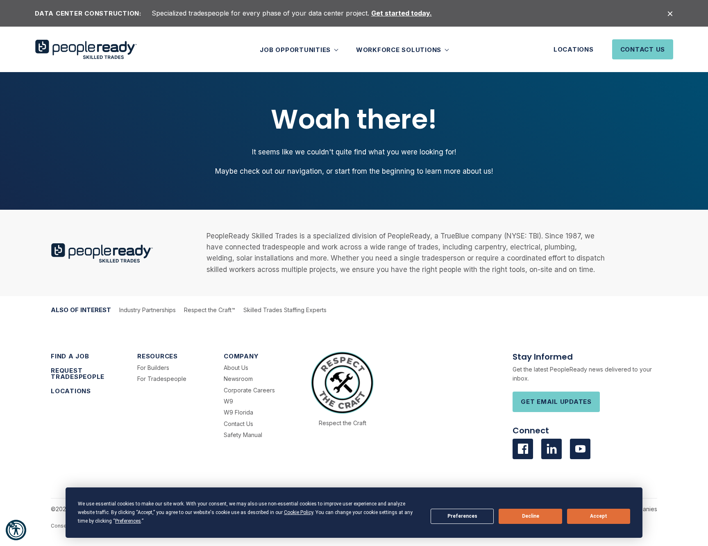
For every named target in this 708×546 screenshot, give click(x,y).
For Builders (153, 367)
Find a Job (70, 356)
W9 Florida (238, 412)
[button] (16, 530)
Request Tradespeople (77, 373)
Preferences (462, 516)
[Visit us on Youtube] (580, 449)
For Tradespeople (161, 378)
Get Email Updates (556, 402)
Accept (598, 516)
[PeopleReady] (86, 49)
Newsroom (238, 378)
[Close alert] (670, 13)
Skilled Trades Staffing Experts (285, 309)
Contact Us (642, 49)
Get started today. (401, 13)
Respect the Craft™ (209, 309)
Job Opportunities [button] (296, 49)
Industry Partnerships (147, 309)
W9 (228, 401)
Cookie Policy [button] (298, 512)
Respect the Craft (342, 422)
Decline (530, 516)
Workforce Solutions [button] (399, 49)
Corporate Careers (249, 390)
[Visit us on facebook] (523, 449)
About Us (236, 367)
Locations (574, 49)
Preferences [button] (128, 521)
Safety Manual (243, 434)
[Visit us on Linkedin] (551, 449)
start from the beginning (375, 171)
